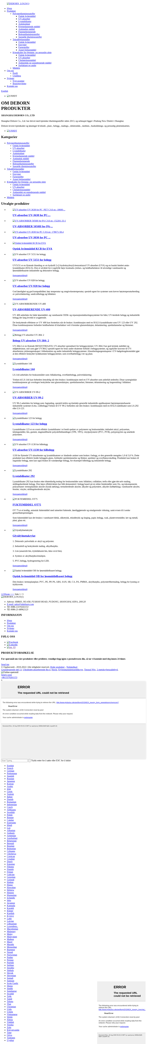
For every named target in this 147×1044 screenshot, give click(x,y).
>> (13, 594)
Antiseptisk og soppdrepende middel (34, 63)
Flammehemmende (27, 32)
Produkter (11, 11)
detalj (25, 275)
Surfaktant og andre (27, 65)
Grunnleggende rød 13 (11, 669)
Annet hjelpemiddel (27, 50)
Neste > (8, 594)
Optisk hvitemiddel (27, 16)
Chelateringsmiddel (27, 60)
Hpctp (54, 669)
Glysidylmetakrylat (24, 535)
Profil (15, 73)
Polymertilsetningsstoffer (24, 13)
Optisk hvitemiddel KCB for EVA (32, 248)
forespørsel (18, 275)
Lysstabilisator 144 (24, 369)
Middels (16, 68)
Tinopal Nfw (90, 669)
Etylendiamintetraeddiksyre (70, 669)
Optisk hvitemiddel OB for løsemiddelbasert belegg (42, 576)
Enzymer (22, 44)
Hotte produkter (57, 667)
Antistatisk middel (26, 29)
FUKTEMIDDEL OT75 (27, 504)
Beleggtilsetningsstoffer (29, 34)
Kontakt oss (12, 86)
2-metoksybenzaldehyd (107, 669)
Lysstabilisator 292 (24, 476)
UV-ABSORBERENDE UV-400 (31, 309)
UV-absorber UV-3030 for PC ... (32, 237)
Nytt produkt (18, 81)
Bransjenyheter (19, 83)
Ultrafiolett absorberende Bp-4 (36, 669)
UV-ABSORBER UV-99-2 (28, 397)
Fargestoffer (23, 47)
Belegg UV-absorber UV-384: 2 (31, 340)
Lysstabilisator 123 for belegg (30, 423)
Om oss (10, 70)
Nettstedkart (71, 667)
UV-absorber (24, 19)
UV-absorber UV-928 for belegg (31, 285)
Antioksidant (24, 24)
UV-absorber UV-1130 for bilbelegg (33, 449)
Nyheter (10, 78)
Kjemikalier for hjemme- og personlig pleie (32, 52)
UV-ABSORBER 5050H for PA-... (33, 226)
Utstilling (17, 76)
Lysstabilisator (24, 21)
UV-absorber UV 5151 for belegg (32, 259)
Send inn (5, 664)
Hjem (9, 8)
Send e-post (6, 675)
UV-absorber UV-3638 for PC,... (32, 215)
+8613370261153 (9, 677)
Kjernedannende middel (29, 26)
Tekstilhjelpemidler (21, 39)
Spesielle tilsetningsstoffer (30, 37)
